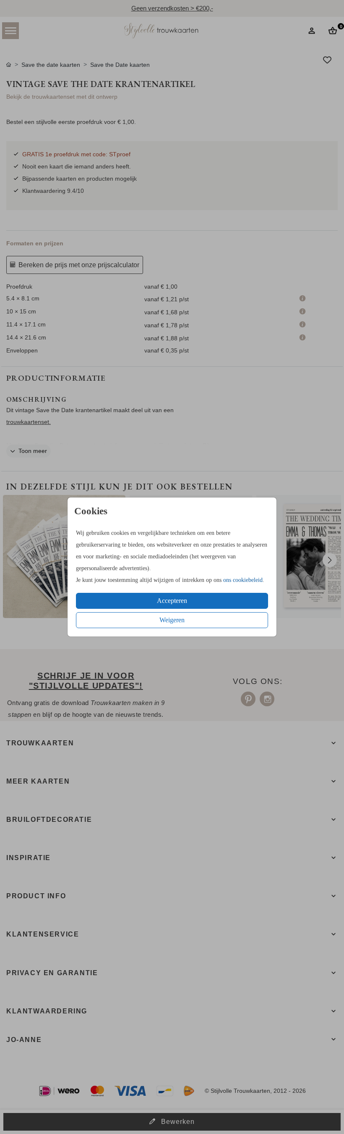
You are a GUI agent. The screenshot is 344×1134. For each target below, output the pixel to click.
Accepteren (172, 600)
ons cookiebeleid (243, 580)
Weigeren (172, 620)
